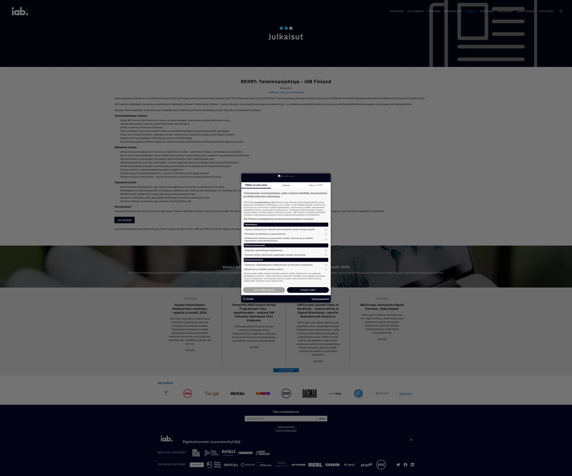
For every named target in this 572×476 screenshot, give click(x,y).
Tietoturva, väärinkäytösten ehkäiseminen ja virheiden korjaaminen (278, 265)
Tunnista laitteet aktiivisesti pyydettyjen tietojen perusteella (275, 255)
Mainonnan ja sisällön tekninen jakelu (263, 269)
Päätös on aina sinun (256, 185)
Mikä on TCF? (316, 185)
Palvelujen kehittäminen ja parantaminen (265, 234)
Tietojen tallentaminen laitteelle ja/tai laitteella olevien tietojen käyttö (279, 229)
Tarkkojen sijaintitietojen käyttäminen (263, 250)
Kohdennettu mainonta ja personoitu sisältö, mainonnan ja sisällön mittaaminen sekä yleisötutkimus (278, 239)
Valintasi (286, 185)
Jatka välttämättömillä (264, 290)
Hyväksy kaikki (307, 290)
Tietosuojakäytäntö (320, 299)
